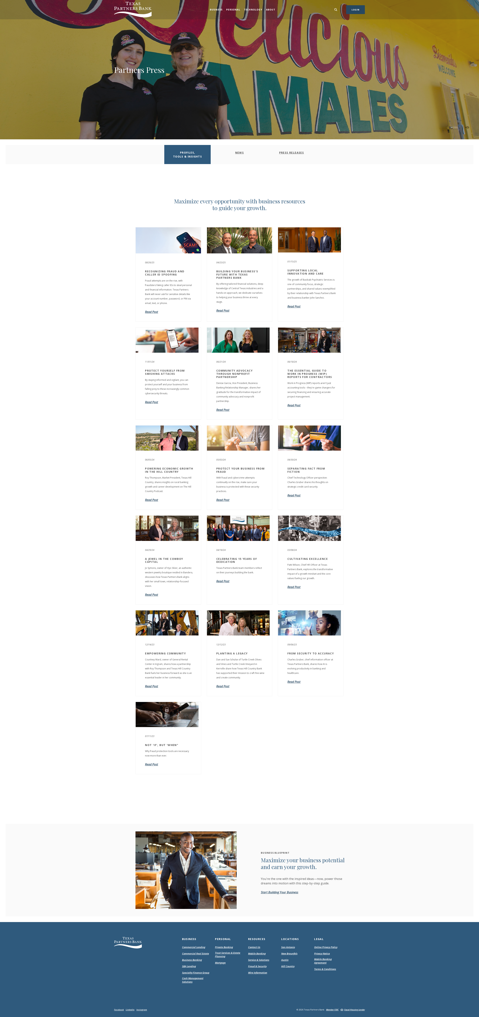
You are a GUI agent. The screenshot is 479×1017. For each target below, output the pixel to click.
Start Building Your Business (279, 892)
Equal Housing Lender (354, 1009)
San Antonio (288, 947)
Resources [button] (257, 939)
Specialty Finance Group (195, 972)
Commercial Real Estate (195, 953)
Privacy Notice (322, 954)
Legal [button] (319, 939)
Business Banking (192, 960)
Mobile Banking (257, 953)
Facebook (119, 1009)
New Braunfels (289, 953)
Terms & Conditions (325, 969)
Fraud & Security (257, 966)
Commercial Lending (193, 947)
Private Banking (224, 947)
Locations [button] (290, 939)
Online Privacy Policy (325, 947)
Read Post (293, 405)
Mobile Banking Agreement (325, 961)
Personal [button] (233, 9)
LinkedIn (130, 1009)
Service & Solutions (258, 960)
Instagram (141, 1009)
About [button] (270, 9)
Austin (285, 960)
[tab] (187, 154)
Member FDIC (332, 1009)
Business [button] (216, 9)
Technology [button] (253, 9)
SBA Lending (189, 966)
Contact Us (254, 947)
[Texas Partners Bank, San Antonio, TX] (133, 9)
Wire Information (257, 972)
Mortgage (220, 963)
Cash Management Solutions (192, 980)
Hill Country (288, 966)
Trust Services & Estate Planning (227, 954)
